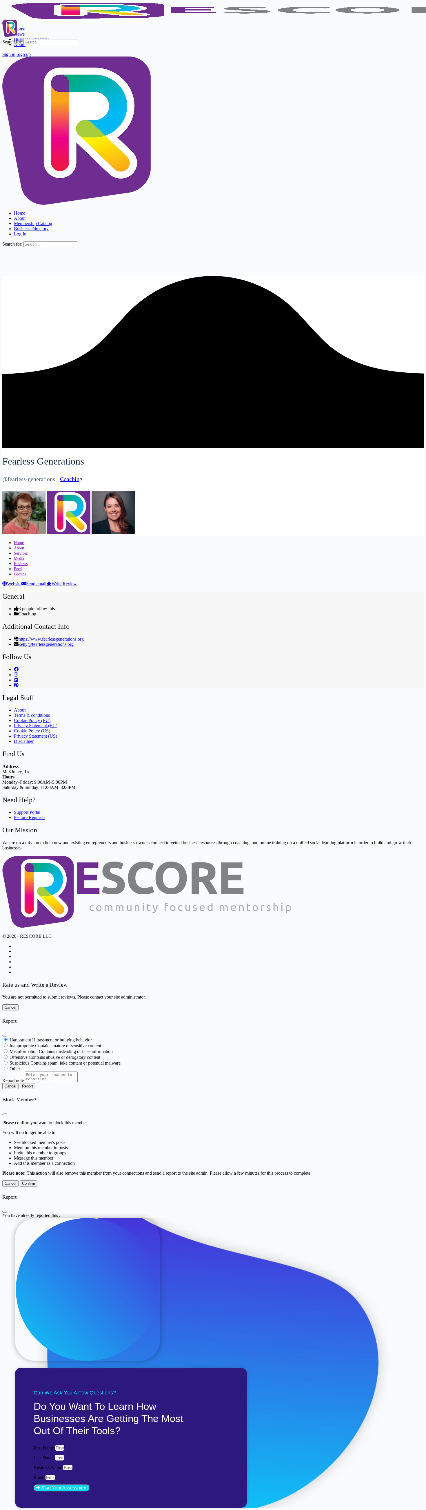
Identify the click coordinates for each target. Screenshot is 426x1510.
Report (27, 1086)
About (19, 548)
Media (19, 558)
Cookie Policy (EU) (32, 720)
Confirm (28, 1183)
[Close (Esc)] (4, 1035)
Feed (18, 569)
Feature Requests (29, 817)
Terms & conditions (32, 715)
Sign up (24, 54)
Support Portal (27, 812)
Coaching (71, 479)
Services (21, 553)
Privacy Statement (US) (35, 736)
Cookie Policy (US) (32, 730)
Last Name (44, 1457)
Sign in (8, 54)
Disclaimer (24, 741)
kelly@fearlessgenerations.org (46, 644)
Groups (20, 574)
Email (39, 1477)
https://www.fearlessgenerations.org (51, 639)
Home (19, 543)
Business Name (48, 1467)
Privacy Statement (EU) (35, 725)
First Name (44, 1447)
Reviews (21, 564)
